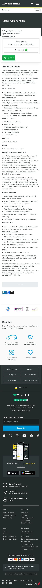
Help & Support (12, 369)
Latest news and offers (13, 417)
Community (25, 520)
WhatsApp (19, 50)
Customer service (9, 515)
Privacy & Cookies (9, 536)
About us (24, 512)
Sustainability (26, 523)
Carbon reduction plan (29, 547)
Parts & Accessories (30, 380)
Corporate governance (29, 539)
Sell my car (12, 375)
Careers (5, 10)
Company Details (25, 580)
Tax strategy (25, 541)
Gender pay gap (27, 531)
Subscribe (21, 428)
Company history (27, 518)
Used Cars (12, 380)
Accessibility (7, 518)
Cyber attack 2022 (9, 539)
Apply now (9, 58)
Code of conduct (27, 549)
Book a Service (30, 375)
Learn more (21, 467)
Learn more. (25, 410)
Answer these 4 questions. (16, 568)
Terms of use (7, 534)
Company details (27, 544)
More (37, 10)
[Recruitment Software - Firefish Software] (33, 583)
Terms (5, 531)
